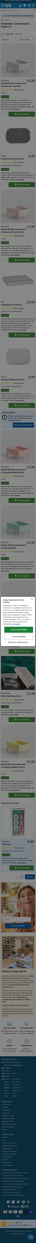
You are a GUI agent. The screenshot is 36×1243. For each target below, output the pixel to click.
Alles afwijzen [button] (18, 637)
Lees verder (16, 624)
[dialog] (18, 621)
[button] (18, 642)
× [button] (32, 599)
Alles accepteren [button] (19, 630)
